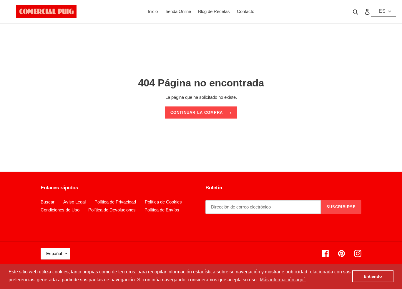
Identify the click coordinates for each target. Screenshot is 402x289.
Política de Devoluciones (112, 209)
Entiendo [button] (373, 276)
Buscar (47, 201)
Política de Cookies (163, 201)
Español (54, 253)
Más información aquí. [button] (283, 279)
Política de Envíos (161, 209)
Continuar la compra (196, 112)
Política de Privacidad (115, 201)
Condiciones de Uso (60, 209)
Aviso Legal (74, 201)
